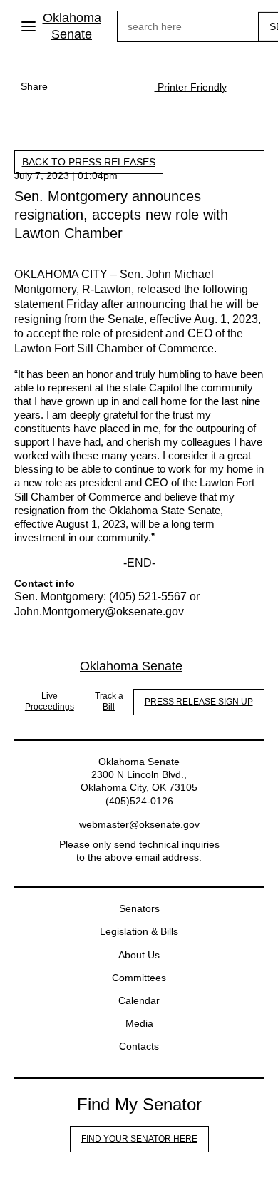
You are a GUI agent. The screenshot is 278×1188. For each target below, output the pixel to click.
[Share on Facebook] (69, 86)
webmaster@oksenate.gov (139, 824)
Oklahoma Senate (72, 26)
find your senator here (139, 1139)
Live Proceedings (49, 701)
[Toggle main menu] (28, 26)
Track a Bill (109, 701)
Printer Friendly (191, 87)
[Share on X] (97, 86)
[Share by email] (126, 86)
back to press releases (88, 162)
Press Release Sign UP (199, 702)
